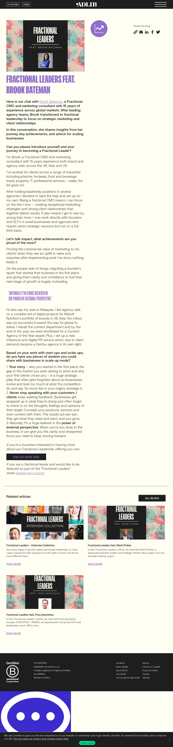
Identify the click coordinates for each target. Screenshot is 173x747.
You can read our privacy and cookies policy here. (41, 738)
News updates (122, 667)
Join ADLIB (121, 674)
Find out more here (26, 457)
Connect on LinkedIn (151, 667)
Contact (145, 674)
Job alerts (120, 663)
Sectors (145, 663)
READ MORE (13, 564)
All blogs (152, 498)
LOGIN (26, 5)
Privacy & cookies (150, 670)
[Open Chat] (35, 719)
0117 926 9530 (40, 663)
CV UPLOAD (13, 5)
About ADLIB (121, 670)
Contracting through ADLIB (127, 678)
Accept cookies (87, 743)
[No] (169, 739)
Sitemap (146, 678)
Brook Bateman (50, 102)
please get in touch (30, 473)
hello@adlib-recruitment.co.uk (46, 667)
